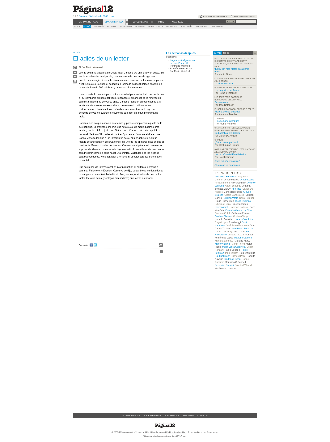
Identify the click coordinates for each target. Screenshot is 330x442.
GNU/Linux (181, 436)
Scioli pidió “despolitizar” (227, 161)
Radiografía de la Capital (227, 133)
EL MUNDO (140, 27)
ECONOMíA (99, 27)
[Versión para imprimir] (75, 82)
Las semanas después (181, 53)
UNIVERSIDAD (201, 27)
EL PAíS (87, 27)
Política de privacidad (176, 432)
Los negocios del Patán (226, 90)
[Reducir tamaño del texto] (75, 77)
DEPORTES (171, 27)
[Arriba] (161, 252)
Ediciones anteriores (214, 16)
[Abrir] (126, 22)
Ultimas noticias (131, 416)
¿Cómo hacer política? (226, 142)
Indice (77, 27)
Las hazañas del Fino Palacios (230, 154)
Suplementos (172, 416)
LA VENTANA (126, 27)
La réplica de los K (224, 83)
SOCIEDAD (112, 27)
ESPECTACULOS (155, 27)
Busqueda (188, 416)
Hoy (112, 16)
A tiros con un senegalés (227, 165)
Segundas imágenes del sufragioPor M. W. (182, 62)
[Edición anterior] (73, 16)
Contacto (202, 416)
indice (225, 53)
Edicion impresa (152, 416)
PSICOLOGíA (186, 27)
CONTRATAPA (217, 27)
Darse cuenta (221, 102)
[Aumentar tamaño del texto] (75, 73)
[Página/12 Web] (93, 13)
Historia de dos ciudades (227, 111)
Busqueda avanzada (244, 16)
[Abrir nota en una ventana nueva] (75, 68)
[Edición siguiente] (77, 16)
